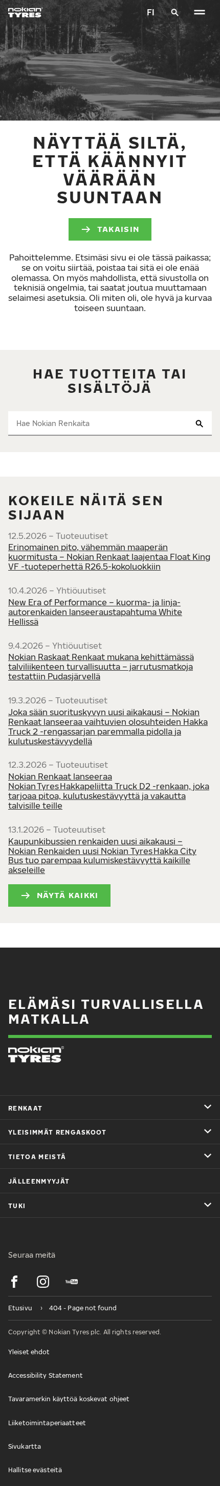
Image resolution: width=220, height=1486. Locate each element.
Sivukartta (24, 1446)
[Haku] (175, 12)
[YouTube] (71, 1281)
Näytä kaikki (67, 895)
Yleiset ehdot (29, 1352)
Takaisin (118, 228)
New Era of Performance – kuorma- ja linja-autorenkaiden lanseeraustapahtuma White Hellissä (95, 612)
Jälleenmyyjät (39, 1181)
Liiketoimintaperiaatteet (47, 1423)
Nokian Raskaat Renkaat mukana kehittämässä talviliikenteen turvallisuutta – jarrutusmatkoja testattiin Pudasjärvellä (101, 666)
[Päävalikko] (199, 12)
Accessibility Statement (45, 1375)
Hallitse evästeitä (35, 1470)
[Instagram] (43, 1281)
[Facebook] (14, 1281)
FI (151, 12)
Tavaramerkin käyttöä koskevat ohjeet (68, 1399)
